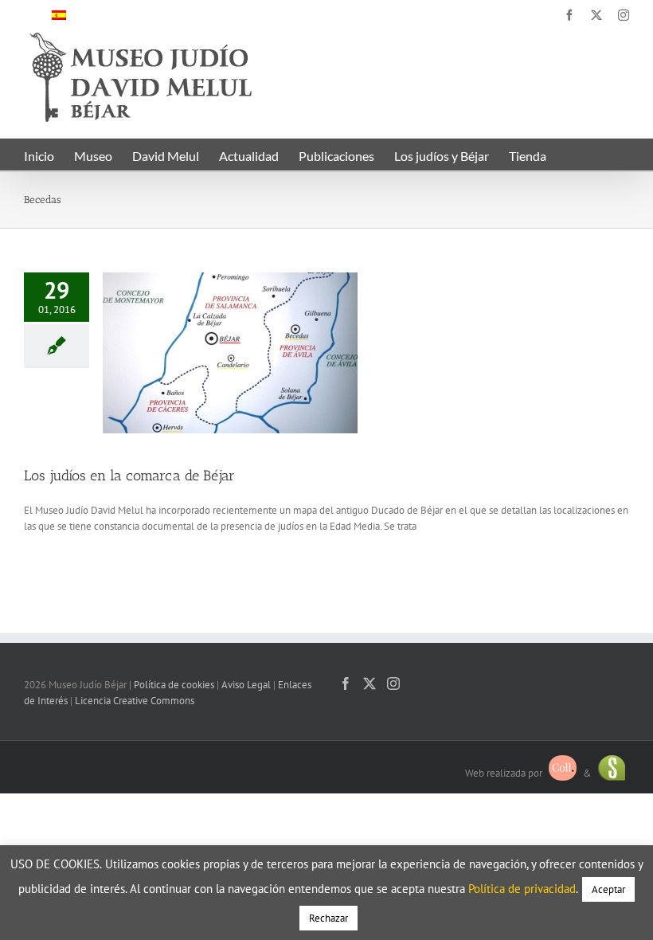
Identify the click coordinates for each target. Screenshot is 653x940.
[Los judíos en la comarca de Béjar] (230, 352)
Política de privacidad (522, 888)
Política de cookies (174, 684)
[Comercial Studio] (611, 773)
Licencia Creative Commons (134, 700)
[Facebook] (345, 683)
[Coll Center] (563, 773)
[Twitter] (369, 683)
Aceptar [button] (608, 889)
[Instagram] (393, 683)
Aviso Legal (246, 684)
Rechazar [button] (328, 918)
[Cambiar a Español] (59, 14)
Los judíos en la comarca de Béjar (129, 475)
